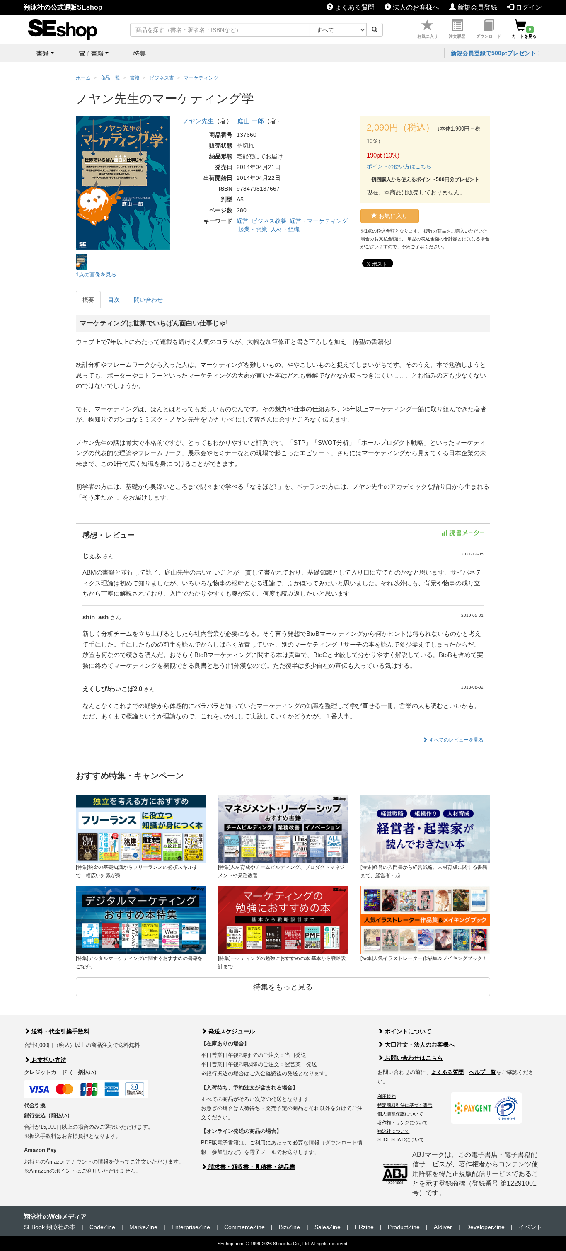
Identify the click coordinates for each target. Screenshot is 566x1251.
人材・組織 (285, 229)
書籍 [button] (42, 53)
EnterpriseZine (191, 1227)
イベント (530, 1227)
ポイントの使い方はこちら (399, 166)
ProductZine (404, 1227)
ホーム (83, 78)
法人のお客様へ (415, 7)
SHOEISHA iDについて (400, 1139)
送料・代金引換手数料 (59, 1031)
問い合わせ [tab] (148, 299)
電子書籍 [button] (91, 53)
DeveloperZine (485, 1227)
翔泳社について (393, 1131)
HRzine (364, 1227)
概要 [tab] (88, 299)
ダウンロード (488, 36)
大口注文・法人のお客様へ (419, 1044)
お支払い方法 (48, 1060)
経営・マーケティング (319, 221)
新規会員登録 (476, 7)
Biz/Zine (289, 1227)
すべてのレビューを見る (456, 740)
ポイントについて (407, 1031)
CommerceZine (244, 1227)
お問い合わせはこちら (413, 1058)
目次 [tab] (114, 299)
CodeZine (102, 1227)
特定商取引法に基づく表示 (404, 1105)
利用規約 (386, 1096)
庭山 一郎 (250, 120)
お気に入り (427, 36)
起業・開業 (252, 229)
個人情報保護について (400, 1113)
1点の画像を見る (96, 275)
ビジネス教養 (269, 221)
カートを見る (524, 33)
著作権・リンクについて (402, 1122)
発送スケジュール (231, 1031)
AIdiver (443, 1227)
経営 (242, 221)
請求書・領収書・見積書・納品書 (251, 1167)
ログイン (528, 7)
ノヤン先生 (198, 120)
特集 (139, 53)
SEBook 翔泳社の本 (49, 1227)
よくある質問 (354, 7)
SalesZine (327, 1227)
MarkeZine (143, 1227)
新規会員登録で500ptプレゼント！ (496, 53)
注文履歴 (457, 36)
